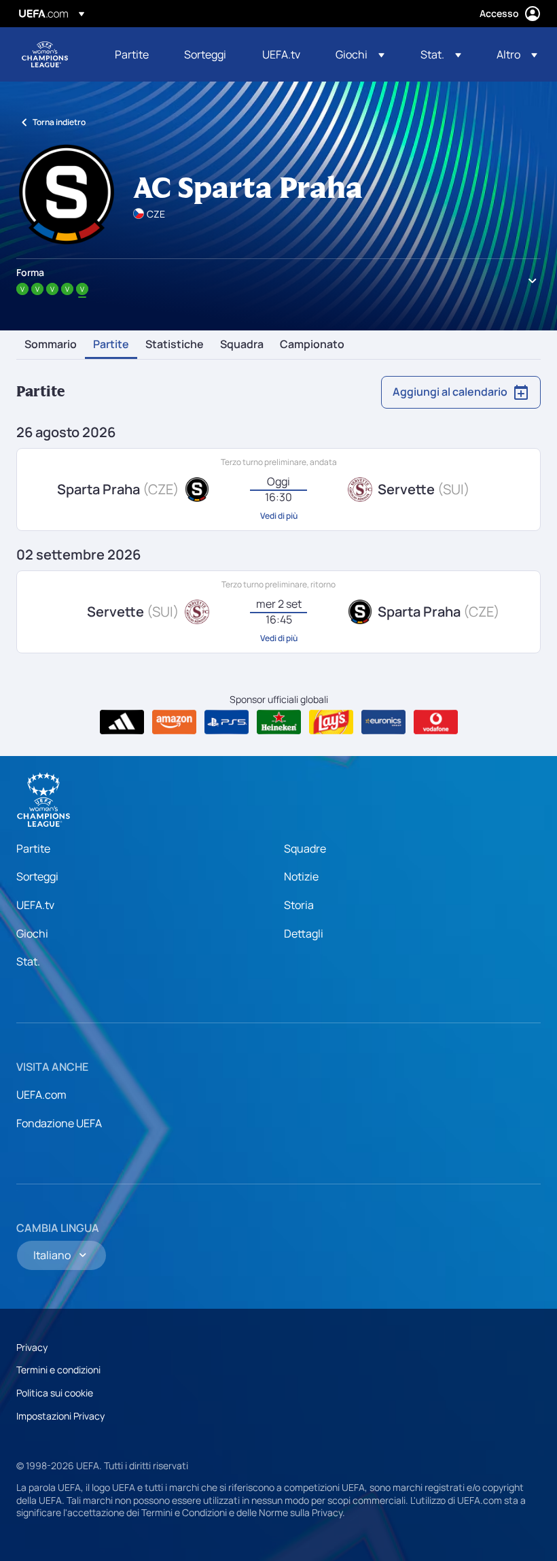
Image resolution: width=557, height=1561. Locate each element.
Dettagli (303, 933)
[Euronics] (383, 722)
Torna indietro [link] (59, 122)
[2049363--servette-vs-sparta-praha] (278, 611)
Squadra (242, 345)
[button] (360, 54)
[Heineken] (279, 722)
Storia (299, 904)
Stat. (28, 961)
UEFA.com (41, 1094)
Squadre (305, 848)
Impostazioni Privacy (60, 1415)
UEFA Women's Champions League (44, 54)
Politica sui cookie (54, 1392)
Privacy (32, 1347)
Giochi (32, 933)
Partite (111, 345)
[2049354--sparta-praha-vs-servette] (278, 489)
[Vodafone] (436, 722)
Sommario (50, 345)
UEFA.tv (35, 904)
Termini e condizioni (58, 1369)
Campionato (312, 345)
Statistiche (174, 345)
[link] (132, 54)
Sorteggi (37, 876)
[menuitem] (132, 54)
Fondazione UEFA (59, 1123)
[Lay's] (331, 722)
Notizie (301, 876)
